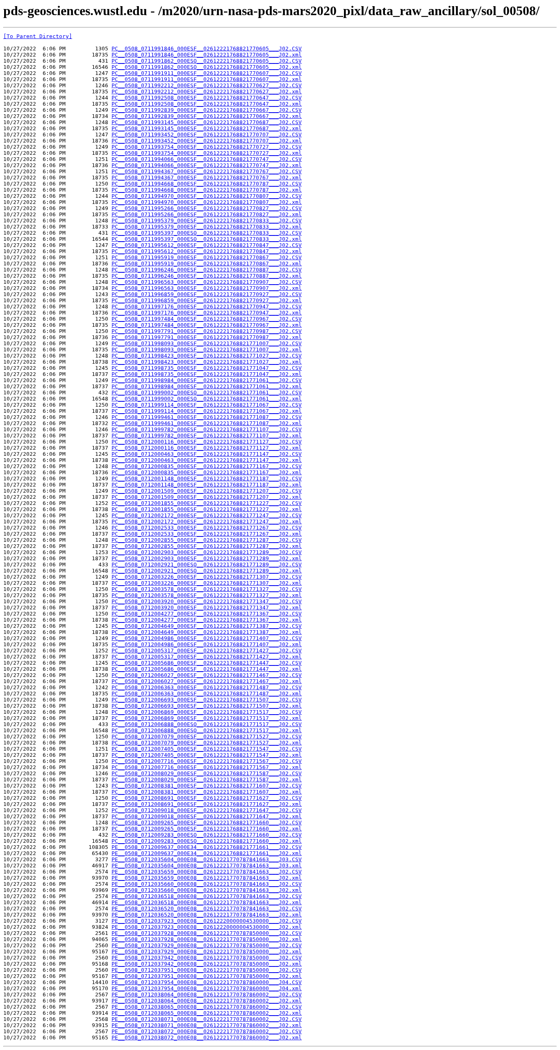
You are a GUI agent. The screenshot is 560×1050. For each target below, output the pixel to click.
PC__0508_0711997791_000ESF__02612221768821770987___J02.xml (207, 337)
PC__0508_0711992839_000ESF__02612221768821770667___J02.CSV (207, 110)
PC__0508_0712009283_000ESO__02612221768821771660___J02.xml (207, 841)
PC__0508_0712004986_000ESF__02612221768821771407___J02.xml (207, 644)
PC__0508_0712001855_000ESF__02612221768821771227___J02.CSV (207, 503)
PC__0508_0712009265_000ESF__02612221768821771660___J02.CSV (207, 822)
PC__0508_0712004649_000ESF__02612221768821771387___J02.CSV (207, 626)
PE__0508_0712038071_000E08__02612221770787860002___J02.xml (207, 1025)
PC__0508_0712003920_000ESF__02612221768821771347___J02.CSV (207, 601)
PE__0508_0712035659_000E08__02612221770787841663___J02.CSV (207, 872)
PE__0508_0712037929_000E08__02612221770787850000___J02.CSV (207, 945)
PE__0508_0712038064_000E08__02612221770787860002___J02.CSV (207, 994)
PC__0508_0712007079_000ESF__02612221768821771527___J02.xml (207, 743)
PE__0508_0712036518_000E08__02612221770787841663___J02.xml (207, 902)
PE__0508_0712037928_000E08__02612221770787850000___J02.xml (207, 939)
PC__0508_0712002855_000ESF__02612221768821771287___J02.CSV (207, 540)
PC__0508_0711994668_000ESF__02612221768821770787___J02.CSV (207, 184)
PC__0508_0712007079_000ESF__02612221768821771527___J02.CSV (207, 736)
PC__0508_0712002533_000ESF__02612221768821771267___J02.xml (207, 534)
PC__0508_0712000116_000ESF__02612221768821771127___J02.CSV (207, 442)
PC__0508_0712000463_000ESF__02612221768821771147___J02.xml (207, 460)
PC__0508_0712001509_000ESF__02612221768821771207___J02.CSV (207, 491)
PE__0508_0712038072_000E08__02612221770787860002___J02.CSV (207, 1031)
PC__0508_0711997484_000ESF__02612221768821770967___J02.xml (207, 325)
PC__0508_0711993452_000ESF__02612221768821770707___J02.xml (207, 141)
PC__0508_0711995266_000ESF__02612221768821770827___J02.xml (207, 214)
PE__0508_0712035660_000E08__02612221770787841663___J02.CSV (207, 884)
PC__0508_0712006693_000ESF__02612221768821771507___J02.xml (207, 706)
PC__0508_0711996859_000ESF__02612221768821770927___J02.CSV (207, 294)
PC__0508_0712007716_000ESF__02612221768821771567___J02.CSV (207, 761)
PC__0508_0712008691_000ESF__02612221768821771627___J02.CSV (207, 798)
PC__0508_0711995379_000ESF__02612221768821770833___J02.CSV (207, 220)
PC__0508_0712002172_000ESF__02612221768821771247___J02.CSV (207, 515)
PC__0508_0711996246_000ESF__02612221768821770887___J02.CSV (207, 270)
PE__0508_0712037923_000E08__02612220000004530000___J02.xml (207, 927)
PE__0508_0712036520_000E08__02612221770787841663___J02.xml (207, 915)
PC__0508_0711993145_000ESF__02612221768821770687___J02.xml (207, 128)
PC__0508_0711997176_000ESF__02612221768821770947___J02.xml (207, 313)
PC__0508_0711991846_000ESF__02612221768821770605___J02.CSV (207, 48)
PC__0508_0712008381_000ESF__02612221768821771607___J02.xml (207, 792)
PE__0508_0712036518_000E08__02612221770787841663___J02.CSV (207, 896)
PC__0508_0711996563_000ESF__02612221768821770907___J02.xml (207, 288)
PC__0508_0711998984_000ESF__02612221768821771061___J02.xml (207, 386)
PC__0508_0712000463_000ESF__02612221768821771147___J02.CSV (207, 454)
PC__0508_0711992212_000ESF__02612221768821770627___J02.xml (207, 91)
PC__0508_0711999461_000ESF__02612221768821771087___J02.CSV (207, 417)
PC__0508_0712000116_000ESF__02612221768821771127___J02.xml (207, 448)
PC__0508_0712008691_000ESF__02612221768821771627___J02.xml (207, 804)
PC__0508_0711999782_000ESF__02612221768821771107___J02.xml (207, 435)
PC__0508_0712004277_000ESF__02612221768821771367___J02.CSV (207, 614)
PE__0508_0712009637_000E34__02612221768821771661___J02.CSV (207, 847)
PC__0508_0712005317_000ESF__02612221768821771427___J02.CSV (207, 650)
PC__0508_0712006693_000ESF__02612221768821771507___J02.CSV (207, 700)
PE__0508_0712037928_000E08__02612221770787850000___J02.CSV (207, 933)
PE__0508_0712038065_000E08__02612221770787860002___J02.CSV (207, 1007)
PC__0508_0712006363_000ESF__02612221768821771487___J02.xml (207, 693)
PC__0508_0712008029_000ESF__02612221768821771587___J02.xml (207, 779)
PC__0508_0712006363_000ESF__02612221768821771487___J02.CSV (207, 687)
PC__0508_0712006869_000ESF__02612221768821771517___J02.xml (207, 718)
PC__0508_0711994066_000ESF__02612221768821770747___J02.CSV (207, 159)
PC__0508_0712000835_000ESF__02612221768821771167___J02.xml (207, 472)
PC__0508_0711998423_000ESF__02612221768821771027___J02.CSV (207, 356)
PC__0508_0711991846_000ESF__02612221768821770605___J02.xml (207, 55)
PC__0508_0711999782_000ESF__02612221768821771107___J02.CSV (207, 429)
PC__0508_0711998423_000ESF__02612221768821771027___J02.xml (207, 362)
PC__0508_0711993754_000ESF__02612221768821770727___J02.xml (207, 153)
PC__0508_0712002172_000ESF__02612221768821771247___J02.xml (207, 521)
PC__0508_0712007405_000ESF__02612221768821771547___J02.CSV (207, 749)
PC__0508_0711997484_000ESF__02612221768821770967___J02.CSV (207, 319)
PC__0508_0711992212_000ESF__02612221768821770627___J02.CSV (207, 85)
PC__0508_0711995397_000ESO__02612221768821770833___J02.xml (207, 239)
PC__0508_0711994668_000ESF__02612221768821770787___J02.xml (207, 190)
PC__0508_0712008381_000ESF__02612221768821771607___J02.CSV (207, 786)
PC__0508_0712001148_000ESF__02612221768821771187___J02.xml (207, 485)
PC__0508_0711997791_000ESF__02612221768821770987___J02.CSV (207, 331)
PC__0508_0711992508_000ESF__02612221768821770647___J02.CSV (207, 98)
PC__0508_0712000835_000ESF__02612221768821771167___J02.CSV (207, 466)
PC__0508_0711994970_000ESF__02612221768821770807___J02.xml (207, 202)
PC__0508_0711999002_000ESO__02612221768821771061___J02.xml (207, 399)
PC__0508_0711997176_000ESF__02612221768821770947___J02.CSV (207, 306)
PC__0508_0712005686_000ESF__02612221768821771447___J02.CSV (207, 663)
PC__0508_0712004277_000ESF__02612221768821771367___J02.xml (207, 620)
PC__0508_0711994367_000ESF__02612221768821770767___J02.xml (207, 177)
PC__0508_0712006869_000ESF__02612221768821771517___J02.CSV (207, 712)
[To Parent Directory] (37, 36)
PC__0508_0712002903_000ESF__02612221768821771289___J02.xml (207, 558)
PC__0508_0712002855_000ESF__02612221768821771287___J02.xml (207, 546)
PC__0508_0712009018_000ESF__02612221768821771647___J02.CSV (207, 810)
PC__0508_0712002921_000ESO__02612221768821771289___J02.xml (207, 571)
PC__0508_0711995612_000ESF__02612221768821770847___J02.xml (207, 251)
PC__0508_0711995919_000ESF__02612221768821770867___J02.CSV (207, 257)
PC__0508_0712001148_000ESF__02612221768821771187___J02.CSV (207, 478)
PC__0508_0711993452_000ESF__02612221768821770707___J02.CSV (207, 134)
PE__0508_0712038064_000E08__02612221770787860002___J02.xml (207, 1001)
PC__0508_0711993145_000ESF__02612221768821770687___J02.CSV (207, 122)
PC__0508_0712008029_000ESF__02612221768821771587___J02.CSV (207, 773)
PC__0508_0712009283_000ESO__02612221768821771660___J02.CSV (207, 835)
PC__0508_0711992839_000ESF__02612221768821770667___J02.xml (207, 116)
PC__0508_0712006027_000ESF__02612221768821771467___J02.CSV (207, 675)
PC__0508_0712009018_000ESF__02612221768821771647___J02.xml (207, 816)
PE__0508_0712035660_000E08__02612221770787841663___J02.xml (207, 890)
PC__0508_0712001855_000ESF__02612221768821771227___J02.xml (207, 509)
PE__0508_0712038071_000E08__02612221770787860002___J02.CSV (207, 1019)
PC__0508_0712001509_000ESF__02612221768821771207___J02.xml (207, 497)
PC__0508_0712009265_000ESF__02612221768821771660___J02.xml (207, 829)
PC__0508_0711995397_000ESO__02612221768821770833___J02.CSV (207, 233)
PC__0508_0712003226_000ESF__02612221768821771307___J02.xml (207, 583)
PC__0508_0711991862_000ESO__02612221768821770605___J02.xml (207, 67)
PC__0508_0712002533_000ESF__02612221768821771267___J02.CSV (207, 528)
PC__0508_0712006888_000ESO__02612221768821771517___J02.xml (207, 730)
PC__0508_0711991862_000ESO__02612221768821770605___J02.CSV (207, 61)
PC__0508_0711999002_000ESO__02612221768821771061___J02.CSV (207, 392)
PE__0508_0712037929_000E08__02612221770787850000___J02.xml (207, 951)
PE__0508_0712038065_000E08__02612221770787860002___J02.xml (207, 1013)
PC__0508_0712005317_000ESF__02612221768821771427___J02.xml (207, 657)
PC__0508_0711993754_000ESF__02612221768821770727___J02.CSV (207, 147)
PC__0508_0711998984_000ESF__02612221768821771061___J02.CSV (207, 380)
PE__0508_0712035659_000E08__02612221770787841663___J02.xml (207, 878)
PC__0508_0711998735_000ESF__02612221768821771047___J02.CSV (207, 368)
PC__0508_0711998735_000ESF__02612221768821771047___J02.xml (207, 374)
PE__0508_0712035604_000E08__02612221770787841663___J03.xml (207, 865)
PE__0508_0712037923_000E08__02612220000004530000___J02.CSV (207, 921)
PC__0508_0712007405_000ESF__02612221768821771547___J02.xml (207, 755)
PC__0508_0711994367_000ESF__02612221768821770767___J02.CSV (207, 171)
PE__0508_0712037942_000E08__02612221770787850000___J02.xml (207, 964)
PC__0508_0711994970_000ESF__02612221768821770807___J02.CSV (207, 196)
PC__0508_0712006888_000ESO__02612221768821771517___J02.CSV (207, 724)
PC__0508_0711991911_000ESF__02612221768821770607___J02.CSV (207, 73)
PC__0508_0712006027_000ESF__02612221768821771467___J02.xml (207, 681)
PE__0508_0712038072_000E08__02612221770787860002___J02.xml (207, 1037)
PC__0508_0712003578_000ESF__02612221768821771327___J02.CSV (207, 589)
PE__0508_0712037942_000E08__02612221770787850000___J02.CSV (207, 958)
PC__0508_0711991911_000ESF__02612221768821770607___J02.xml (207, 79)
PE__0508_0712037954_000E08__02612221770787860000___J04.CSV (207, 982)
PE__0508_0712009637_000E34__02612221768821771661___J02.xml (207, 853)
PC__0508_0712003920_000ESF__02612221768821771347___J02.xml (207, 607)
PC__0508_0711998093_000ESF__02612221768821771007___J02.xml (207, 349)
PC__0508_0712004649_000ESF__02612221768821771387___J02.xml (207, 632)
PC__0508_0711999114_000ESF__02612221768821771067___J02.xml (207, 411)
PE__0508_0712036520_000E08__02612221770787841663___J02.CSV (207, 908)
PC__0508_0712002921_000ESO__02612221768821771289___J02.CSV (207, 564)
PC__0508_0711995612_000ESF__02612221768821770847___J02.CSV (207, 245)
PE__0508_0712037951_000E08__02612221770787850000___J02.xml (207, 976)
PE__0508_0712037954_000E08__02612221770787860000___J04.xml (207, 988)
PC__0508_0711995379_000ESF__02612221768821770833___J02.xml (207, 227)
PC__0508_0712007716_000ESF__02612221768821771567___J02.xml (207, 767)
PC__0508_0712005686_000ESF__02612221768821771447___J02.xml (207, 669)
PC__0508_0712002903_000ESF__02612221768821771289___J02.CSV (207, 552)
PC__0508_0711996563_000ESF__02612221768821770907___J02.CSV (207, 282)
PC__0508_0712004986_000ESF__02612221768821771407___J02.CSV (207, 638)
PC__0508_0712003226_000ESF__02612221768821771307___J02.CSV (207, 577)
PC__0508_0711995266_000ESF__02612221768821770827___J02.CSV (207, 208)
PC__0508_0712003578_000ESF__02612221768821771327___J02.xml (207, 595)
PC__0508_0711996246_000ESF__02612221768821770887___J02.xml (207, 276)
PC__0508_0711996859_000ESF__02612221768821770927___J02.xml (207, 300)
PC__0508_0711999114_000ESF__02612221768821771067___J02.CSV (207, 405)
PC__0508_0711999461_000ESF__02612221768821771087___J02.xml (207, 423)
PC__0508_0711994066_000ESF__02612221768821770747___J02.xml (207, 165)
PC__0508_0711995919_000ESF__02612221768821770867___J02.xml (207, 263)
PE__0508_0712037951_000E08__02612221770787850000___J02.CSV (207, 970)
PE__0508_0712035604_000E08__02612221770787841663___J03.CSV (207, 859)
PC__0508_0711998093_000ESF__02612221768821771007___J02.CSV (207, 343)
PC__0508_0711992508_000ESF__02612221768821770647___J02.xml (207, 104)
